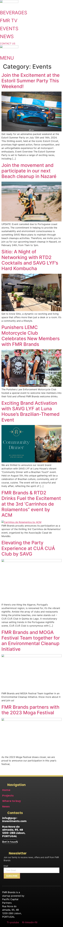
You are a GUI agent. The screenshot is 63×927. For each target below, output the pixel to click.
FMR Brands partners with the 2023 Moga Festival (30, 709)
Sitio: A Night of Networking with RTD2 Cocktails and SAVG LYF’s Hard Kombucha (29, 260)
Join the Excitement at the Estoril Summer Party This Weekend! (30, 80)
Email (6, 866)
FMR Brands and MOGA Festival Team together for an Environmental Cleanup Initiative (30, 640)
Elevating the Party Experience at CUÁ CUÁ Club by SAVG (28, 548)
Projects (8, 795)
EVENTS (9, 28)
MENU (7, 58)
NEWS (7, 36)
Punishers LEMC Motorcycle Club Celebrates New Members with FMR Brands (30, 335)
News (6, 806)
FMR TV (8, 20)
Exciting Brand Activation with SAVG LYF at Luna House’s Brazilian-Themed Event (30, 411)
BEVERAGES (13, 12)
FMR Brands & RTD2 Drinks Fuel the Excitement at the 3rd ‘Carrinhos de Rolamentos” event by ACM (31, 504)
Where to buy (11, 801)
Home (6, 790)
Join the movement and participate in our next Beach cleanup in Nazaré (28, 170)
